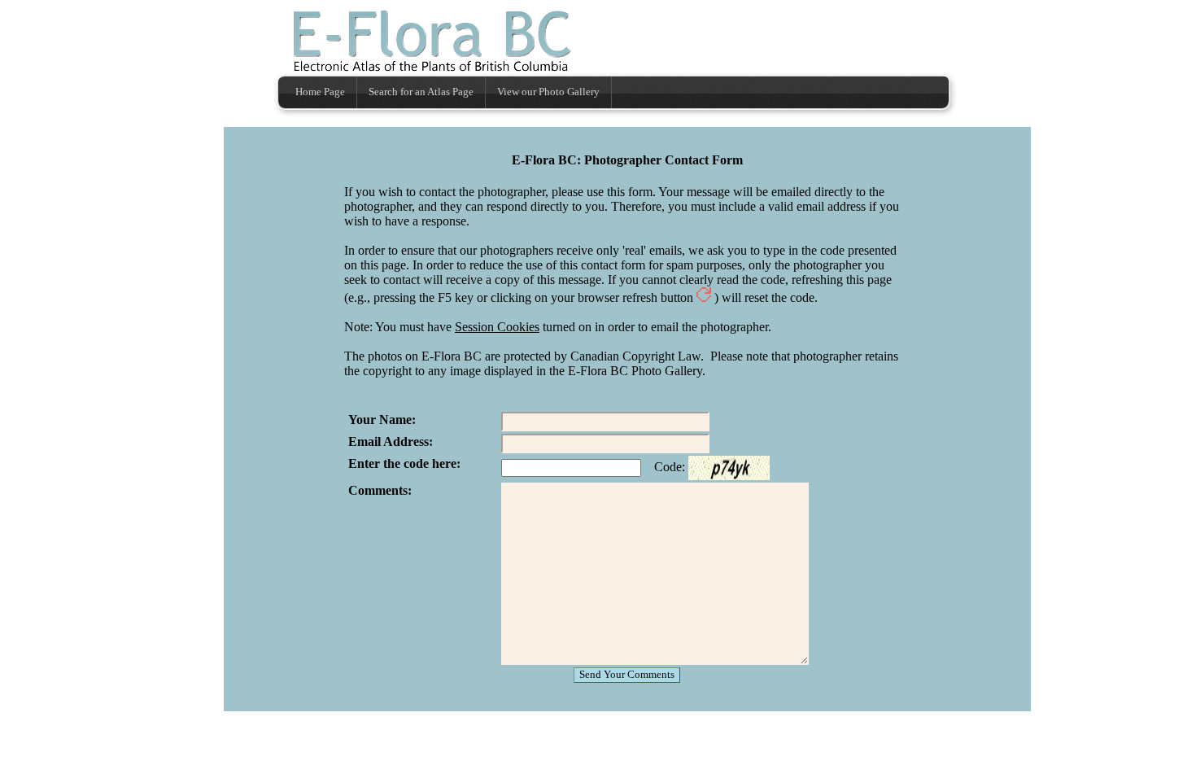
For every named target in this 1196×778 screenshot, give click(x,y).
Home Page (320, 92)
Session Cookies (497, 327)
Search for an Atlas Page (421, 92)
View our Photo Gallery (548, 92)
